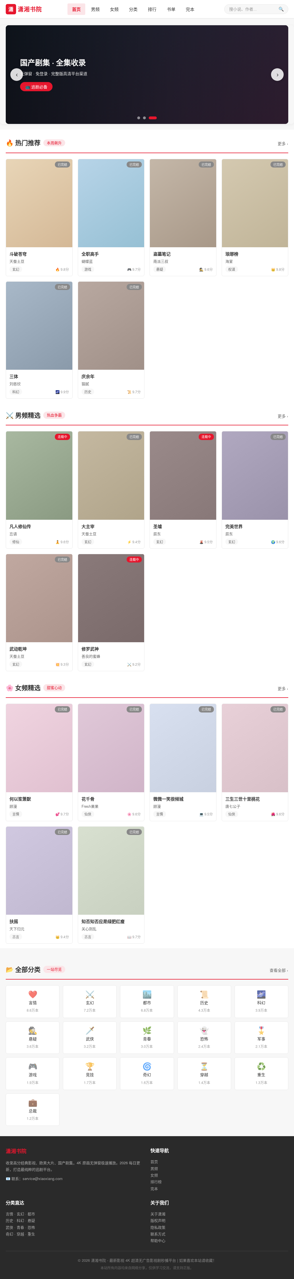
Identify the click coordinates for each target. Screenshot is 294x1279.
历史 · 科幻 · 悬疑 (20, 1220)
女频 (114, 9)
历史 (204, 1000)
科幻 (261, 1000)
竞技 (90, 1072)
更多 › (283, 143)
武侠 (90, 1037)
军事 (261, 1037)
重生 (261, 1072)
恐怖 (204, 1037)
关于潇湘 (157, 1213)
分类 (133, 9)
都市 (147, 1000)
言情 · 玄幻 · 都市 (20, 1213)
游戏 (32, 1072)
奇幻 (147, 1072)
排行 (152, 9)
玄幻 (90, 1000)
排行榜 (156, 1181)
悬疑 (32, 1037)
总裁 (32, 1109)
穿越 (204, 1072)
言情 (32, 1000)
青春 (147, 1037)
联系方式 (157, 1234)
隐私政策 (157, 1227)
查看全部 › (279, 970)
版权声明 (157, 1220)
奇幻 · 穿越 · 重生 (20, 1234)
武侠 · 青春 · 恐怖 (20, 1227)
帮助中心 (157, 1240)
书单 (171, 9)
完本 (190, 9)
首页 (76, 9)
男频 (95, 9)
